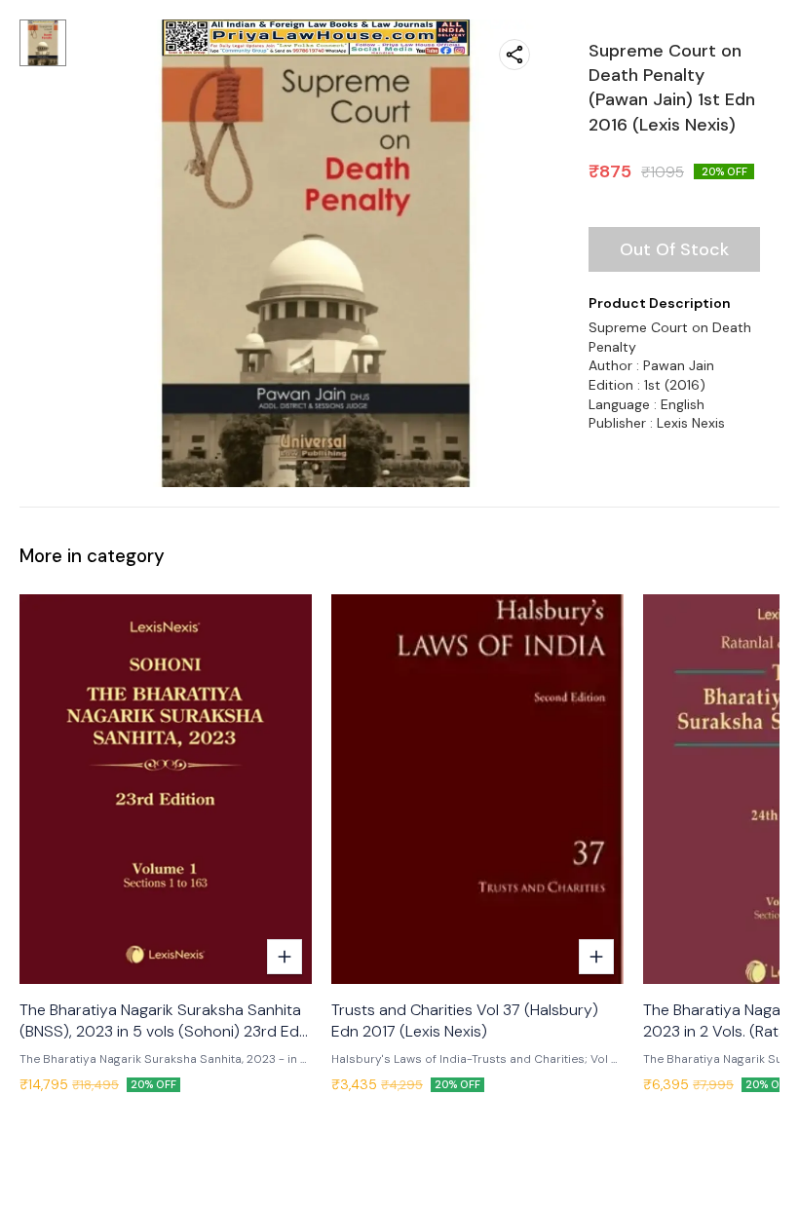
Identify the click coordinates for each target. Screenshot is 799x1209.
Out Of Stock (674, 249)
